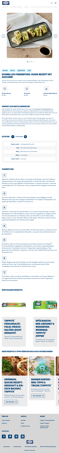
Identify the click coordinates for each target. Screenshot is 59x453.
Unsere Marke (6, 420)
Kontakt (23, 420)
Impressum (6, 446)
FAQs (22, 423)
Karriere (4, 423)
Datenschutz (17, 446)
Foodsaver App (25, 426)
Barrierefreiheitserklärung (48, 446)
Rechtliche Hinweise (31, 446)
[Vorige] (3, 36)
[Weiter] (55, 36)
